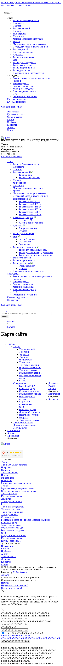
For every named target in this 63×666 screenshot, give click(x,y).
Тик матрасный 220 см (30, 214)
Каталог (11, 433)
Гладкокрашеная (27, 266)
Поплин (17, 31)
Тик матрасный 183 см (30, 209)
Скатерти (17, 25)
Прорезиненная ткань (30, 367)
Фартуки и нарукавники (25, 96)
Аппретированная (28, 228)
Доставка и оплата (22, 2)
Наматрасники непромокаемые (28, 73)
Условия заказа (39, 2)
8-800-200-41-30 (8, 154)
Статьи (27, 5)
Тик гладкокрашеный (29, 177)
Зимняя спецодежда (23, 86)
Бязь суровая (25, 241)
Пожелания (54, 394)
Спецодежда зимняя (29, 391)
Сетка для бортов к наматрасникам (30, 46)
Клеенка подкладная (23, 52)
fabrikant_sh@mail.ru (10, 152)
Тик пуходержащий (29, 365)
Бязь (15, 60)
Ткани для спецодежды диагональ (36, 252)
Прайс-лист (13, 122)
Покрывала (18, 23)
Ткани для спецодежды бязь (33, 250)
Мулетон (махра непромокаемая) (29, 44)
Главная (11, 344)
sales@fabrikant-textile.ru (12, 147)
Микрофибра (19, 33)
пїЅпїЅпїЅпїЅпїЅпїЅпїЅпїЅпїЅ (15, 641)
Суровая (23, 231)
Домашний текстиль (29, 412)
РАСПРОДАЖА (27, 386)
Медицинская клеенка (30, 373)
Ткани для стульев (28, 370)
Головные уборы (27, 409)
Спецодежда (13, 273)
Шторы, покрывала (16, 102)
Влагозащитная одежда (24, 91)
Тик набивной (26, 175)
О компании (7, 2)
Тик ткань (24, 352)
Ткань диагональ (21, 70)
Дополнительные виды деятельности (24, 426)
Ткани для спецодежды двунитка (35, 255)
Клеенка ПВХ (26, 220)
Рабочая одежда (21, 83)
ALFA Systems (20, 572)
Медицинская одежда (23, 88)
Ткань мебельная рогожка (26, 20)
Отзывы (20, 5)
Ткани (10, 161)
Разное (22, 380)
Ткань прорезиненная (24, 67)
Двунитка (18, 54)
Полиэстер (18, 36)
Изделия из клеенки (29, 414)
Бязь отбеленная (27, 239)
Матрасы (23, 417)
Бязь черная (24, 244)
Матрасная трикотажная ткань (28, 39)
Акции (50, 2)
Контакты (11, 5)
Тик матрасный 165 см (30, 206)
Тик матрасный (20, 49)
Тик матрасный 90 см (29, 201)
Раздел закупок (52, 387)
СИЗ (15, 94)
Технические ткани (22, 65)
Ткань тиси (24, 362)
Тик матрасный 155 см (30, 204)
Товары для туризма (29, 420)
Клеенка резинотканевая (31, 222)
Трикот (16, 41)
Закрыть (5, 575)
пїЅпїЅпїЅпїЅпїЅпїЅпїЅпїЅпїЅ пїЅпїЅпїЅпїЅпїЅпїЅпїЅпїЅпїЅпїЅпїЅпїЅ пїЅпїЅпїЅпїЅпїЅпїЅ (30, 636)
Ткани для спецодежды (24, 62)
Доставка (53, 383)
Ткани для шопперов (23, 57)
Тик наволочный (21, 28)
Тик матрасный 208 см (30, 212)
